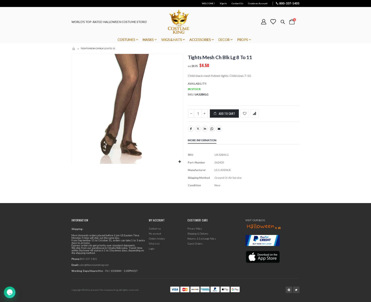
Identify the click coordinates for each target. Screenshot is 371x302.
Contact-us (155, 228)
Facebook (191, 129)
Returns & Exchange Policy (201, 238)
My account (155, 233)
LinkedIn (205, 129)
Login (151, 248)
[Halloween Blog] (263, 226)
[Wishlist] (273, 21)
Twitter (198, 129)
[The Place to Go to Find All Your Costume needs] (185, 21)
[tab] (205, 140)
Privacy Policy (194, 228)
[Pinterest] (289, 290)
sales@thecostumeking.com (93, 264)
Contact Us (237, 3)
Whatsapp (212, 129)
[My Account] (263, 21)
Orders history (157, 238)
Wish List (154, 243)
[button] (179, 161)
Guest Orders (195, 243)
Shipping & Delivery (197, 233)
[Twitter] (296, 290)
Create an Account (258, 3)
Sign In (223, 3)
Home (73, 48)
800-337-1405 (289, 3)
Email (219, 129)
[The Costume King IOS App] (262, 256)
